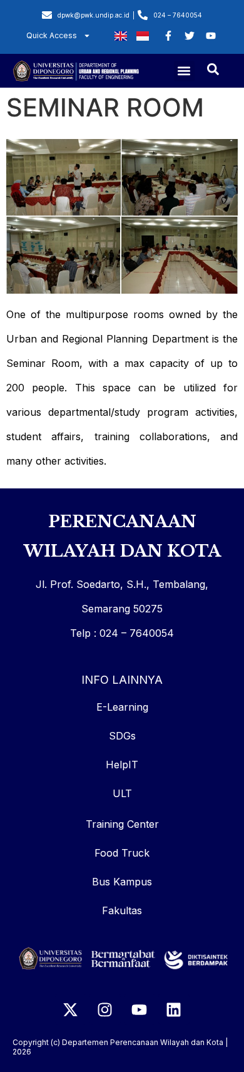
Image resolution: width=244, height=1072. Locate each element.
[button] (184, 71)
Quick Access (51, 35)
